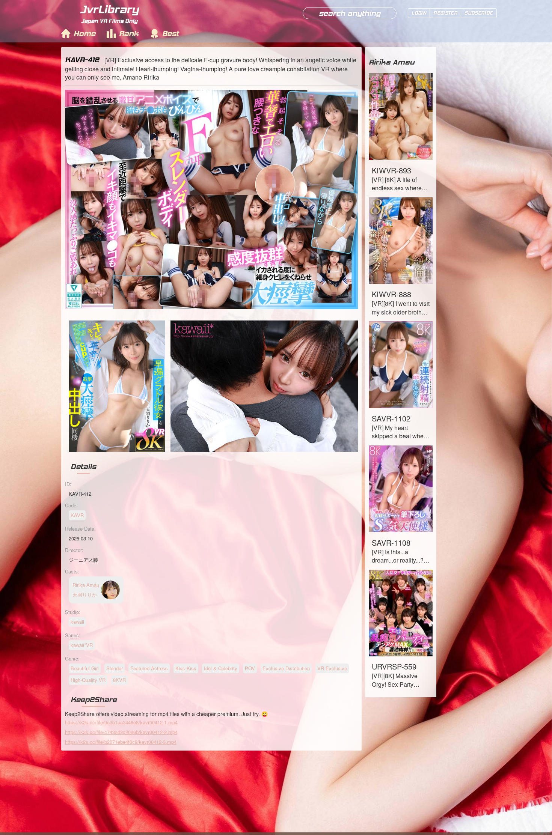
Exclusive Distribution (286, 668)
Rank (129, 33)
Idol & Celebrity (220, 668)
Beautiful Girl (85, 668)
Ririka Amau (392, 61)
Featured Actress (149, 668)
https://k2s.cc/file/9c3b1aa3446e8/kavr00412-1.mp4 (121, 722)
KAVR (77, 515)
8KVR (119, 679)
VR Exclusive (332, 668)
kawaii (77, 621)
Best (170, 33)
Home (84, 33)
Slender (114, 668)
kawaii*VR (82, 644)
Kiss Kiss (185, 668)
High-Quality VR (88, 679)
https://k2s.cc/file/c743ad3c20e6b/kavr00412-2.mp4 (121, 732)
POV (250, 668)
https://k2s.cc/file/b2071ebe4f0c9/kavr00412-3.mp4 (120, 741)
